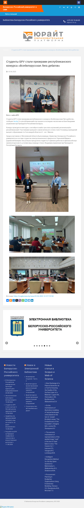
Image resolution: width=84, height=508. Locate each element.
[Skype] (26, 300)
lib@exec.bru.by (71, 22)
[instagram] (75, 7)
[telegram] (79, 7)
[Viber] (19, 300)
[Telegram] (29, 300)
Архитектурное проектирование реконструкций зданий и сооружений (32, 388)
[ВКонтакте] (7, 300)
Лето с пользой (11, 14)
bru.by (16, 121)
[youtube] (71, 7)
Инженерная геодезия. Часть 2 (32, 379)
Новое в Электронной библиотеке (31, 368)
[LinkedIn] (32, 300)
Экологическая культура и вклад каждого (11, 398)
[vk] (64, 7)
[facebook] (60, 7)
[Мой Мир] (13, 300)
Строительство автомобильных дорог (31, 408)
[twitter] (67, 7)
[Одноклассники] (10, 300)
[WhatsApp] (23, 300)
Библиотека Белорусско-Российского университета (26, 20)
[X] (16, 300)
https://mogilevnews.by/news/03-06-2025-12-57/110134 (33, 296)
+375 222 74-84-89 (73, 20)
